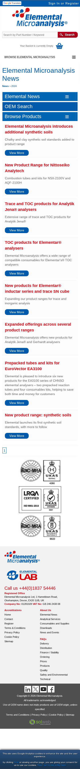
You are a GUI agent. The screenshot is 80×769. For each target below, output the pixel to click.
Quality (44, 670)
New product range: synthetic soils (38, 415)
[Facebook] (52, 689)
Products (45, 665)
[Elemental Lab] (22, 583)
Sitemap (8, 641)
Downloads (46, 628)
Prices (43, 661)
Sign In (54, 3)
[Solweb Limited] (40, 724)
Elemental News (48, 614)
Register (72, 3)
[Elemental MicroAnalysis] (22, 564)
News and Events (49, 632)
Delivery (44, 643)
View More (16, 153)
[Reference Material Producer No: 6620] (40, 539)
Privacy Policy (12, 632)
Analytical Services (50, 619)
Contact (8, 619)
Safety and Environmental (54, 674)
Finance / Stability (49, 652)
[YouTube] (44, 689)
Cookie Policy (11, 637)
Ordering (45, 657)
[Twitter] (36, 689)
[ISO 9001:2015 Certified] (40, 512)
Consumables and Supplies (54, 623)
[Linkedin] (28, 689)
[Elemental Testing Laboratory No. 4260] (40, 484)
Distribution (46, 648)
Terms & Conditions (15, 628)
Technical (45, 679)
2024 (14, 86)
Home (7, 614)
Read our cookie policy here (51, 765)
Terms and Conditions (18, 714)
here (16, 762)
